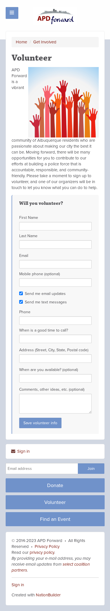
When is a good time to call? (43, 330)
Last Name (28, 236)
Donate (55, 485)
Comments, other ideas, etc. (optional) (51, 389)
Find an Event (55, 519)
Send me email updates (45, 293)
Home (21, 42)
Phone (24, 312)
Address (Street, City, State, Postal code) (53, 350)
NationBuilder (48, 594)
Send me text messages (46, 302)
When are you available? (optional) (48, 369)
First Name (28, 217)
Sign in (23, 451)
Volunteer (55, 502)
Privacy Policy (47, 546)
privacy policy (41, 552)
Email (23, 255)
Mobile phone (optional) (39, 274)
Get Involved (44, 42)
